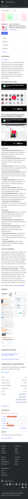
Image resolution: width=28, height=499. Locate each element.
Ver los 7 (25, 391)
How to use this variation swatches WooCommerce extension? (9, 354)
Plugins (16, 450)
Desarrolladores (5, 461)
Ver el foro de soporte (6, 438)
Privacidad (3, 453)
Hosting (3, 450)
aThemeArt (13, 29)
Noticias (3, 448)
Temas (16, 448)
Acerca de (3, 446)
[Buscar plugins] (15, 10)
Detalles (5, 38)
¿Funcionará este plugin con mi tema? (10, 359)
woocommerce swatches (21, 402)
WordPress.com (5, 468)
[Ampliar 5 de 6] (25, 305)
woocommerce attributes (21, 399)
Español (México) (8, 481)
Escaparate (17, 446)
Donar (17, 461)
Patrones (17, 453)
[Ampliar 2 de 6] (11, 300)
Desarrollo (5, 48)
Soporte (5, 51)
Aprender (3, 457)
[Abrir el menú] (26, 2)
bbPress (4, 473)
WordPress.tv (5, 464)
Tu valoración (4, 428)
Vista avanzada (5, 406)
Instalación (5, 45)
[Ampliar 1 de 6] (11, 293)
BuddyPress (4, 475)
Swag (17, 464)
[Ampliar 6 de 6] (25, 311)
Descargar (4, 33)
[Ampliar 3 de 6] (25, 293)
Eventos (17, 459)
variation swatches (22, 396)
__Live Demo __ (5, 59)
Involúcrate (17, 457)
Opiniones (5, 41)
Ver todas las (23, 428)
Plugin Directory (4, 5)
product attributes (22, 394)
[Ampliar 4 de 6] (25, 298)
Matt (3, 470)
